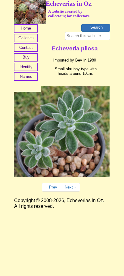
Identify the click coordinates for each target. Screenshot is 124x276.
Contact (26, 47)
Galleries (26, 38)
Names (26, 76)
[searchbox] (87, 36)
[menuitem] (26, 29)
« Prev (51, 187)
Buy (26, 57)
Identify (26, 67)
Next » (70, 187)
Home (26, 28)
